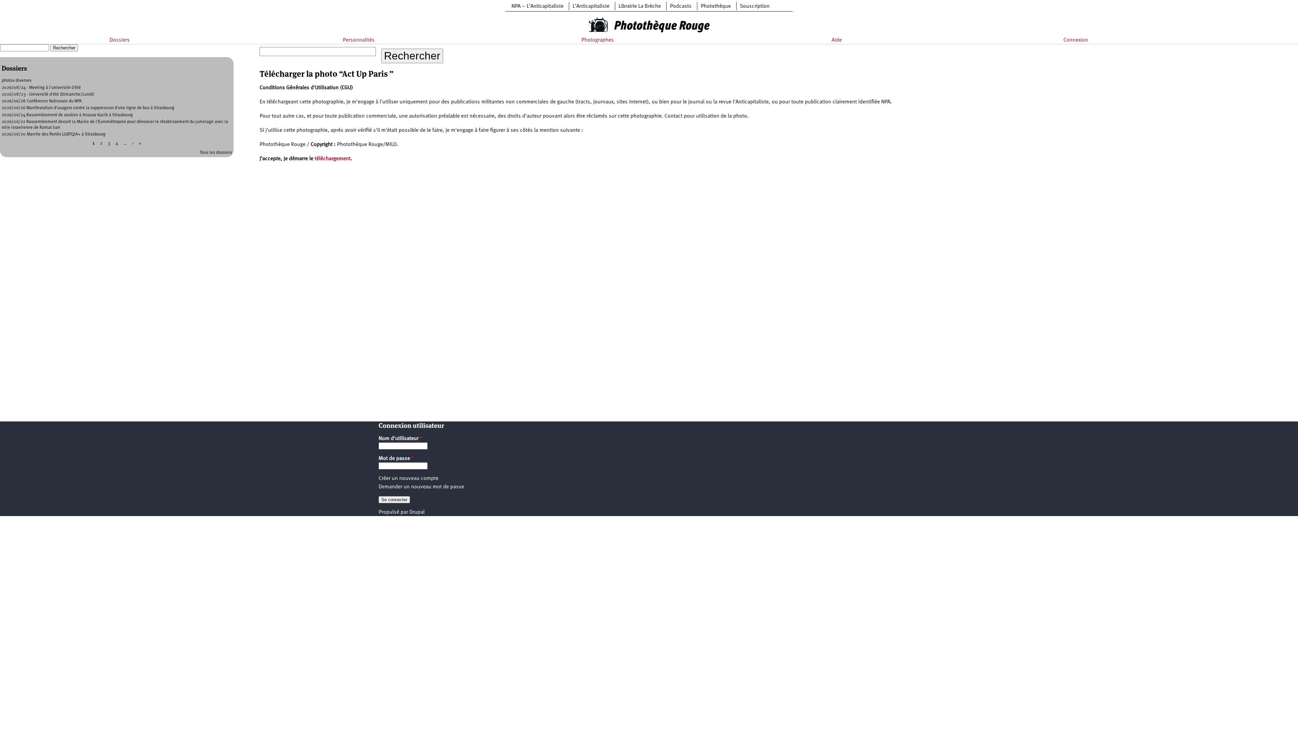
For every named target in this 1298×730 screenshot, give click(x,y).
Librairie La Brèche (640, 6)
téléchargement (333, 159)
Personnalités (359, 40)
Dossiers (120, 40)
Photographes (597, 40)
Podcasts (681, 6)
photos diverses (16, 80)
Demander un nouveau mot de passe (421, 487)
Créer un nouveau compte (408, 478)
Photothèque (716, 6)
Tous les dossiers (216, 152)
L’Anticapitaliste (591, 6)
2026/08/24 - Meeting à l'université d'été (41, 88)
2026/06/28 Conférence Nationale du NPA (42, 101)
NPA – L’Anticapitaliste (537, 6)
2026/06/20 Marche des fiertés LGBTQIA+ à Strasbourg (53, 134)
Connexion (1075, 40)
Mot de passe (396, 458)
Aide (837, 40)
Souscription (755, 6)
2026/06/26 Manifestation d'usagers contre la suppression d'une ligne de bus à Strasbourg (88, 108)
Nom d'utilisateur (401, 438)
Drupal (417, 512)
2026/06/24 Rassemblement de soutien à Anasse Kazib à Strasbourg (67, 115)
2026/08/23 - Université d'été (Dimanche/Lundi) (48, 94)
